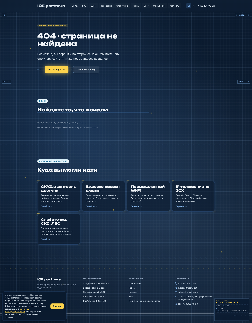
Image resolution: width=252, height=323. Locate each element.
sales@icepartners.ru (188, 292)
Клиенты (133, 292)
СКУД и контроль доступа (96, 283)
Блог (146, 6)
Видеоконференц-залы (94, 288)
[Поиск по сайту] (188, 5)
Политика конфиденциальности (144, 301)
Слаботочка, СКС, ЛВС (94, 301)
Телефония (106, 6)
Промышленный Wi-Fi (94, 292)
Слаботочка (122, 6)
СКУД (75, 6)
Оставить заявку (86, 69)
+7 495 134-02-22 (205, 6)
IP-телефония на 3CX (93, 296)
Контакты (174, 6)
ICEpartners (49, 279)
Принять (57, 306)
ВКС (84, 6)
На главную (54, 69)
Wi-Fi (93, 6)
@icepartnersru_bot (187, 288)
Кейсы (136, 6)
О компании (159, 6)
